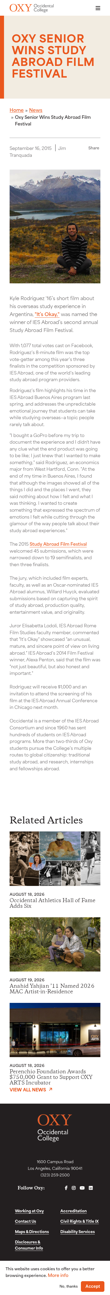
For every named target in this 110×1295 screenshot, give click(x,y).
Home (17, 109)
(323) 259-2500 (55, 1175)
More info (58, 1275)
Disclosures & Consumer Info (29, 1245)
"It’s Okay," (47, 314)
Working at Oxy (29, 1211)
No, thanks (69, 1286)
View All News (28, 1089)
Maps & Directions (32, 1231)
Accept (92, 1286)
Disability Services (77, 1231)
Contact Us (25, 1221)
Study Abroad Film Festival (58, 543)
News (35, 109)
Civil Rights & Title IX (79, 1221)
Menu (96, 8)
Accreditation (73, 1211)
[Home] (32, 8)
